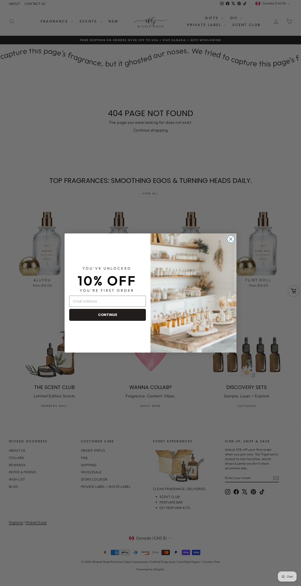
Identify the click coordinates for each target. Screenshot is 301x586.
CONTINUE (107, 314)
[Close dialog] (231, 239)
